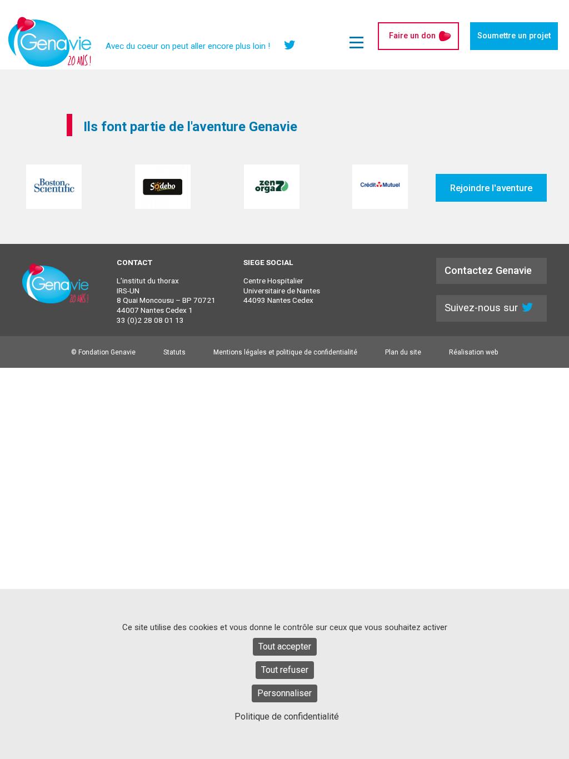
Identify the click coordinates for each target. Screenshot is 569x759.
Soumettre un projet (514, 36)
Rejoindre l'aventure (491, 187)
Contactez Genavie (488, 270)
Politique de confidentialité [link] (286, 716)
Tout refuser (284, 670)
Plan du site (403, 352)
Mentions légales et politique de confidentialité (285, 352)
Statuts (174, 352)
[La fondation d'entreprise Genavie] (50, 42)
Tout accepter (284, 646)
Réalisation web (473, 352)
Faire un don (412, 36)
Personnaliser (284, 693)
